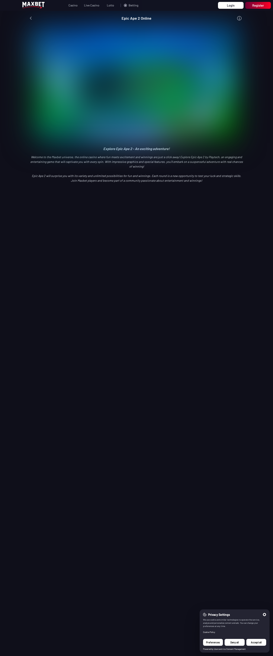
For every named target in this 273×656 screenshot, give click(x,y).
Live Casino (91, 5)
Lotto (110, 5)
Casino (73, 5)
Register (258, 5)
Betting (133, 5)
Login (231, 5)
